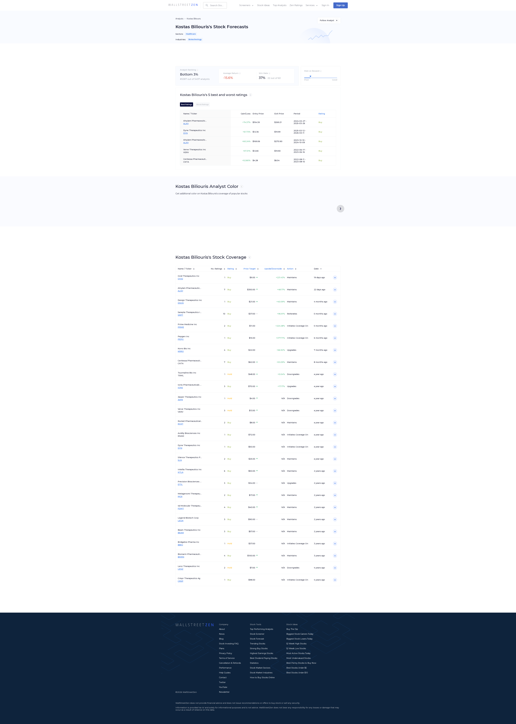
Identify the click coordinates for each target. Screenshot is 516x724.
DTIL (180, 484)
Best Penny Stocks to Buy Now (301, 663)
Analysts (179, 18)
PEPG (181, 339)
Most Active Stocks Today (298, 653)
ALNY (186, 124)
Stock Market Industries (261, 672)
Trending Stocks (257, 643)
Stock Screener (257, 634)
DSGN (181, 303)
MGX (180, 496)
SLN (180, 460)
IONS (180, 388)
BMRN (181, 557)
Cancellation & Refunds (230, 663)
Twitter (222, 682)
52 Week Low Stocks (296, 648)
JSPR (180, 400)
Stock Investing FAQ (229, 643)
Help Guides (224, 672)
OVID (180, 279)
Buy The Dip (292, 629)
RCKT (180, 424)
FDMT (181, 509)
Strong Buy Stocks (259, 648)
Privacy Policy (225, 653)
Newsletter (224, 692)
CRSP (180, 581)
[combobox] (215, 5)
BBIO (180, 545)
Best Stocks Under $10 (297, 672)
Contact (223, 677)
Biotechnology (195, 39)
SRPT (180, 315)
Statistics (254, 663)
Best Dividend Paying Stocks (263, 658)
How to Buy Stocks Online (262, 677)
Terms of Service (227, 658)
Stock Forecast (257, 639)
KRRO (181, 351)
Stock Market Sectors (260, 668)
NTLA (180, 472)
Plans (221, 648)
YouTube (223, 687)
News (221, 634)
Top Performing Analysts (261, 629)
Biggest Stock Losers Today (299, 639)
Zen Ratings (296, 5)
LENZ (180, 569)
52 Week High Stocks (296, 643)
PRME (181, 327)
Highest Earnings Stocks (261, 653)
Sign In (325, 5)
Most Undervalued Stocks (298, 658)
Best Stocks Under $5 (296, 668)
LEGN (180, 521)
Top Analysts (279, 5)
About (222, 629)
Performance (225, 668)
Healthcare (191, 34)
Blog (221, 639)
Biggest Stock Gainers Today (299, 634)
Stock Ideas (263, 5)
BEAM (181, 533)
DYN (185, 133)
